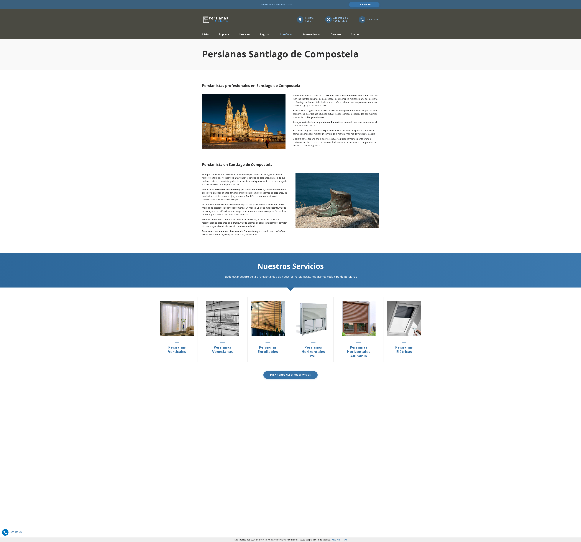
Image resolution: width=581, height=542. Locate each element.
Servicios (244, 34)
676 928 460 (373, 19)
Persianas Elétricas (404, 349)
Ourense (335, 34)
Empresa (224, 34)
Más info (336, 539)
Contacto (356, 34)
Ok (345, 539)
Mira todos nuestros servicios (290, 374)
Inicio (205, 34)
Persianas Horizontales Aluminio (358, 351)
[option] (177, 329)
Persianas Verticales (177, 349)
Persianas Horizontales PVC (313, 351)
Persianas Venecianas (222, 349)
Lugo (263, 34)
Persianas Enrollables (268, 349)
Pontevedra (309, 34)
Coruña (284, 34)
